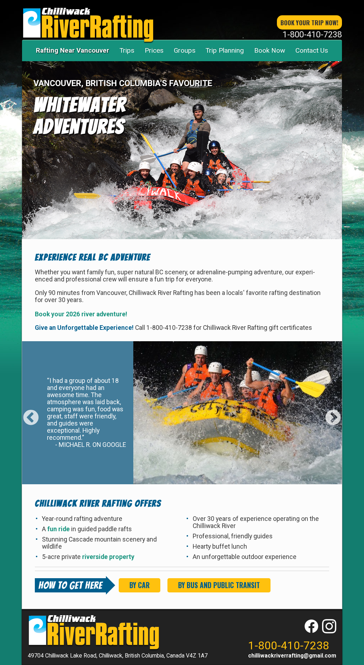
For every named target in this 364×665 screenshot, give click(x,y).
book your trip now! (309, 22)
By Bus (219, 585)
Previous (31, 412)
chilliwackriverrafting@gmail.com (292, 655)
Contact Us (311, 50)
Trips (126, 50)
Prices (154, 50)
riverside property (108, 556)
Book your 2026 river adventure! (81, 314)
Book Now (269, 50)
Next (333, 412)
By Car (139, 585)
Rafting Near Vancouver (72, 50)
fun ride (59, 529)
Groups (185, 50)
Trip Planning (224, 50)
